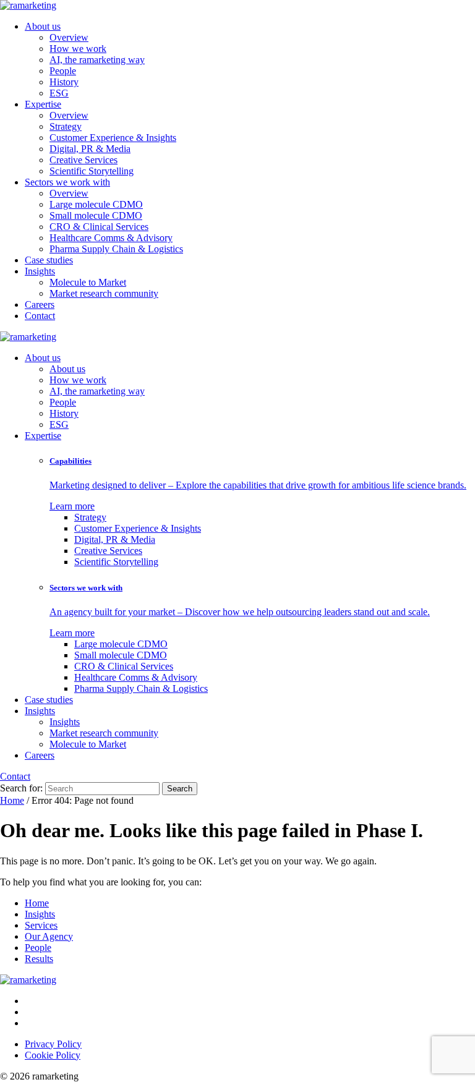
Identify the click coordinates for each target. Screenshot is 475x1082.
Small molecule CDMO (95, 215)
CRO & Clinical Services (98, 226)
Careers (39, 304)
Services (41, 925)
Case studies (49, 260)
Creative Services (83, 160)
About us (43, 26)
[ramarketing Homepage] (28, 5)
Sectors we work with (67, 182)
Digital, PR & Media (90, 148)
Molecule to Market (87, 282)
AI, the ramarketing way (97, 59)
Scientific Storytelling (91, 171)
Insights (40, 271)
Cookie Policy (52, 1055)
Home (12, 800)
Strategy (65, 126)
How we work (77, 48)
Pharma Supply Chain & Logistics (116, 249)
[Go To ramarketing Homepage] (28, 979)
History (64, 82)
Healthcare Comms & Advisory (111, 237)
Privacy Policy (53, 1044)
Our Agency (49, 936)
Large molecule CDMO (96, 204)
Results (39, 958)
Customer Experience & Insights (112, 137)
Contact (40, 315)
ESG (59, 93)
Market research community (103, 293)
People (62, 71)
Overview (68, 37)
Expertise (43, 104)
